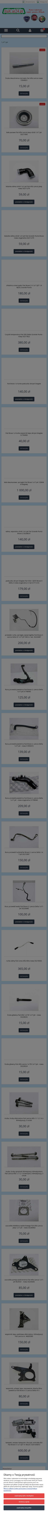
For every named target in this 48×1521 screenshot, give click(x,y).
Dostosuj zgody (24, 1502)
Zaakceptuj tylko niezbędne (24, 1496)
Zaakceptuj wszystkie (24, 1508)
